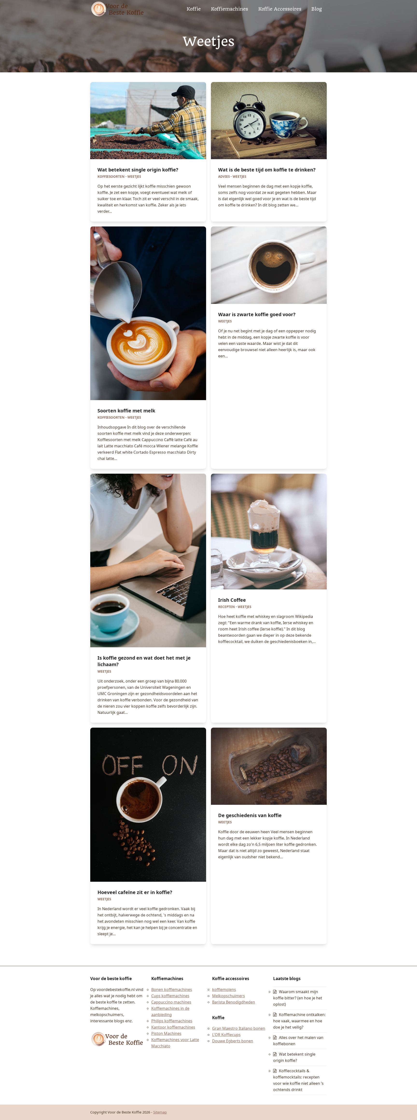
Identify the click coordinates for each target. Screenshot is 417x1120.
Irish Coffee (232, 600)
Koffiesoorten (111, 176)
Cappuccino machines (171, 1002)
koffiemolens (224, 989)
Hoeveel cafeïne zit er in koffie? (134, 892)
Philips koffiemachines (171, 1021)
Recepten (226, 607)
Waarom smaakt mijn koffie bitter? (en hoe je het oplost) (297, 998)
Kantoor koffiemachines (173, 1027)
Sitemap (160, 1112)
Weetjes (134, 176)
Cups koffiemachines (170, 995)
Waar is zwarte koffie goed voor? (256, 314)
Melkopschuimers (228, 995)
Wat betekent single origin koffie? (137, 169)
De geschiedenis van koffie (250, 815)
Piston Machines (166, 1033)
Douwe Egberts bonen (232, 1041)
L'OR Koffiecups (226, 1035)
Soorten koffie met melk (126, 410)
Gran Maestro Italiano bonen (238, 1028)
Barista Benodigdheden (233, 1002)
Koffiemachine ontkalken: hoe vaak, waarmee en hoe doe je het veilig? (299, 1021)
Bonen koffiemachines (171, 989)
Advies (224, 176)
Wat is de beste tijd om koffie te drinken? (266, 169)
